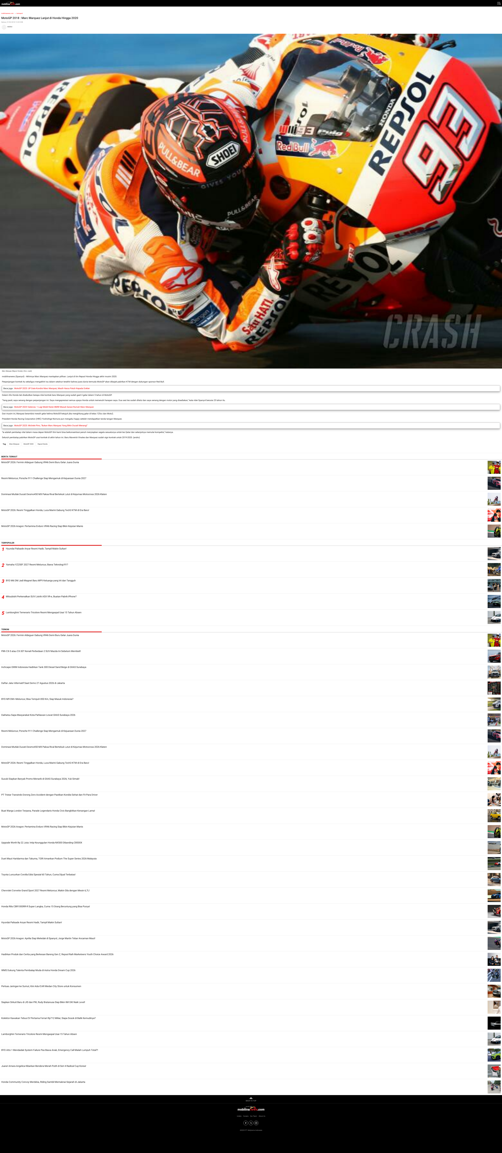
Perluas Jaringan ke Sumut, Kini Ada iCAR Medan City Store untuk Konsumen (41, 986)
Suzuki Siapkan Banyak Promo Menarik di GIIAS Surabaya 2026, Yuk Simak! (40, 778)
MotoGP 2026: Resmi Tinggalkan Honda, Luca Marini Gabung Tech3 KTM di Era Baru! (45, 510)
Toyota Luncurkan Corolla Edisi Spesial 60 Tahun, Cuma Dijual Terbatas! (38, 874)
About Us (262, 1116)
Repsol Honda (42, 444)
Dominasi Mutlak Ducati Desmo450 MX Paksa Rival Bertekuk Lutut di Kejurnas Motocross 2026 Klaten (54, 494)
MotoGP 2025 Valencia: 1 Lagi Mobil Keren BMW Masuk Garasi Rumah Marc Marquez (54, 407)
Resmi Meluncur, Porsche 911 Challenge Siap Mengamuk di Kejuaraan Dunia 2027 (43, 478)
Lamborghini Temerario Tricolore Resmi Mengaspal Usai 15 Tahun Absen (43, 612)
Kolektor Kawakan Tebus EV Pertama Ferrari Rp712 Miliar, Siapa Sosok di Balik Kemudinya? (48, 1018)
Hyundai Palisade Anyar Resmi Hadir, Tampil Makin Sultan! (36, 548)
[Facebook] (245, 1123)
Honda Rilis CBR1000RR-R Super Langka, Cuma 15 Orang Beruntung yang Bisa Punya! (45, 906)
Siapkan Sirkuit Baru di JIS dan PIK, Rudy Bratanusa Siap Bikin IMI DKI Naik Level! (43, 1002)
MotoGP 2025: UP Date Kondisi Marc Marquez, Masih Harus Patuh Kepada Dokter (52, 388)
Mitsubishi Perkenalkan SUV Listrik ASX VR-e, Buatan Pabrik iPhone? (41, 596)
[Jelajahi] (498, 3)
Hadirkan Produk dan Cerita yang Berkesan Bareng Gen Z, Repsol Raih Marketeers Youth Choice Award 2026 (57, 954)
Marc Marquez (14, 444)
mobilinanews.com (7, 13)
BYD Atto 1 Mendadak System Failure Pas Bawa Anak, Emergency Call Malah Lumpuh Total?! (49, 1050)
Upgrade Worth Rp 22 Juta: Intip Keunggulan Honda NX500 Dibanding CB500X (41, 842)
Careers (246, 1116)
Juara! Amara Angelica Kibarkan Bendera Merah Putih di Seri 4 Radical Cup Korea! (43, 1066)
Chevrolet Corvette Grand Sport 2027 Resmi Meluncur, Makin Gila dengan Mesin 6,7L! (45, 890)
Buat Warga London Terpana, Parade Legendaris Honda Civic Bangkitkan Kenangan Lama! (48, 810)
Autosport (19, 13)
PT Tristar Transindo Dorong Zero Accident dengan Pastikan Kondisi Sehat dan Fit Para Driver (49, 794)
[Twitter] (251, 1123)
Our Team (253, 1116)
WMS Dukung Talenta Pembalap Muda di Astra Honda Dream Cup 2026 (38, 970)
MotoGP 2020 (28, 444)
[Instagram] (256, 1123)
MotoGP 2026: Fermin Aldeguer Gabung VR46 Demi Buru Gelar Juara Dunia (40, 462)
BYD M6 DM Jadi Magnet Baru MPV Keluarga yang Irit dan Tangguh (41, 580)
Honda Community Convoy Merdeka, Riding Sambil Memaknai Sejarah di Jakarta (43, 1082)
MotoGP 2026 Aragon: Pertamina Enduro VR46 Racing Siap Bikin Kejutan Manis (42, 526)
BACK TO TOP (251, 1101)
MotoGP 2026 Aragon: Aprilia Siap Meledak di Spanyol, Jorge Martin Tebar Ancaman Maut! (48, 938)
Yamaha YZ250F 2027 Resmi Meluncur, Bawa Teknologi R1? (37, 564)
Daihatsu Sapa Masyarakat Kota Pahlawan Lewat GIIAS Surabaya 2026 (38, 715)
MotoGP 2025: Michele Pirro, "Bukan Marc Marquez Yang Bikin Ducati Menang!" (51, 425)
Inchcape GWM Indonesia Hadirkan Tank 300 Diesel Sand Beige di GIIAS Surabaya (43, 667)
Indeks (239, 1116)
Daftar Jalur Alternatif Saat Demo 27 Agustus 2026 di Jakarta (33, 683)
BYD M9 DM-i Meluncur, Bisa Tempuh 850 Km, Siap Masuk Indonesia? (37, 699)
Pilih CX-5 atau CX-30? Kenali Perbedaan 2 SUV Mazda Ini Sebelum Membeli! (41, 651)
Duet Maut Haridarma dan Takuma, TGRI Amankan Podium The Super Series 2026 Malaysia (49, 858)
